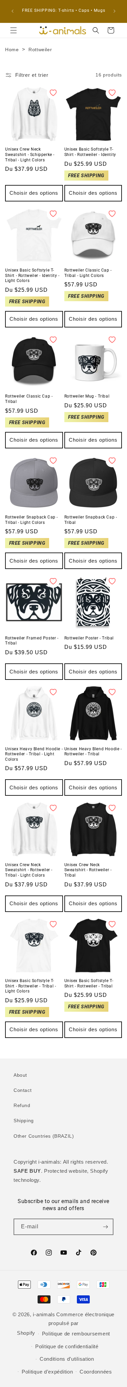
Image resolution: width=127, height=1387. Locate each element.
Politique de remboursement (76, 1333)
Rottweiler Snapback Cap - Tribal (90, 520)
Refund (22, 1105)
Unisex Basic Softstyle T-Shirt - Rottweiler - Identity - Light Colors (32, 275)
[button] (13, 30)
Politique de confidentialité (67, 1346)
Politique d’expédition (47, 1372)
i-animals (44, 1314)
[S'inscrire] (105, 1227)
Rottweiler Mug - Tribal (87, 396)
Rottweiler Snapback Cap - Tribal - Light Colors (31, 520)
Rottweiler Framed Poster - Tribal (32, 641)
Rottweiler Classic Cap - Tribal (28, 399)
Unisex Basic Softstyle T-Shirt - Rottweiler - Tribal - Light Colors (30, 986)
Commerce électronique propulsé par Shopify (65, 1324)
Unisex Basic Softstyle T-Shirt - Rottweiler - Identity (90, 152)
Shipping (24, 1120)
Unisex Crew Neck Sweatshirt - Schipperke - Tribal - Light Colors (30, 154)
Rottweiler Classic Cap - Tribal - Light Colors (88, 273)
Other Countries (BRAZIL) (44, 1136)
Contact (22, 1090)
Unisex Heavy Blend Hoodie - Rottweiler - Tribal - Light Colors (34, 754)
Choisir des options (33, 193)
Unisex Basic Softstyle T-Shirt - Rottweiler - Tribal (88, 983)
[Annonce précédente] (12, 11)
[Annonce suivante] (114, 11)
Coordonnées (96, 1372)
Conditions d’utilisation (67, 1359)
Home (12, 49)
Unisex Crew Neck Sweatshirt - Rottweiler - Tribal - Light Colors (28, 870)
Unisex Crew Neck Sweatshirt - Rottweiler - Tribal (88, 870)
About (20, 1075)
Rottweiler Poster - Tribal (89, 638)
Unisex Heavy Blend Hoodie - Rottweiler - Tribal (93, 752)
